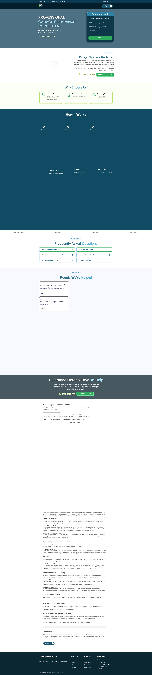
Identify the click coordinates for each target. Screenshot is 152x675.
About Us (91, 6)
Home (77, 6)
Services (83, 6)
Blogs (98, 6)
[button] (54, 64)
